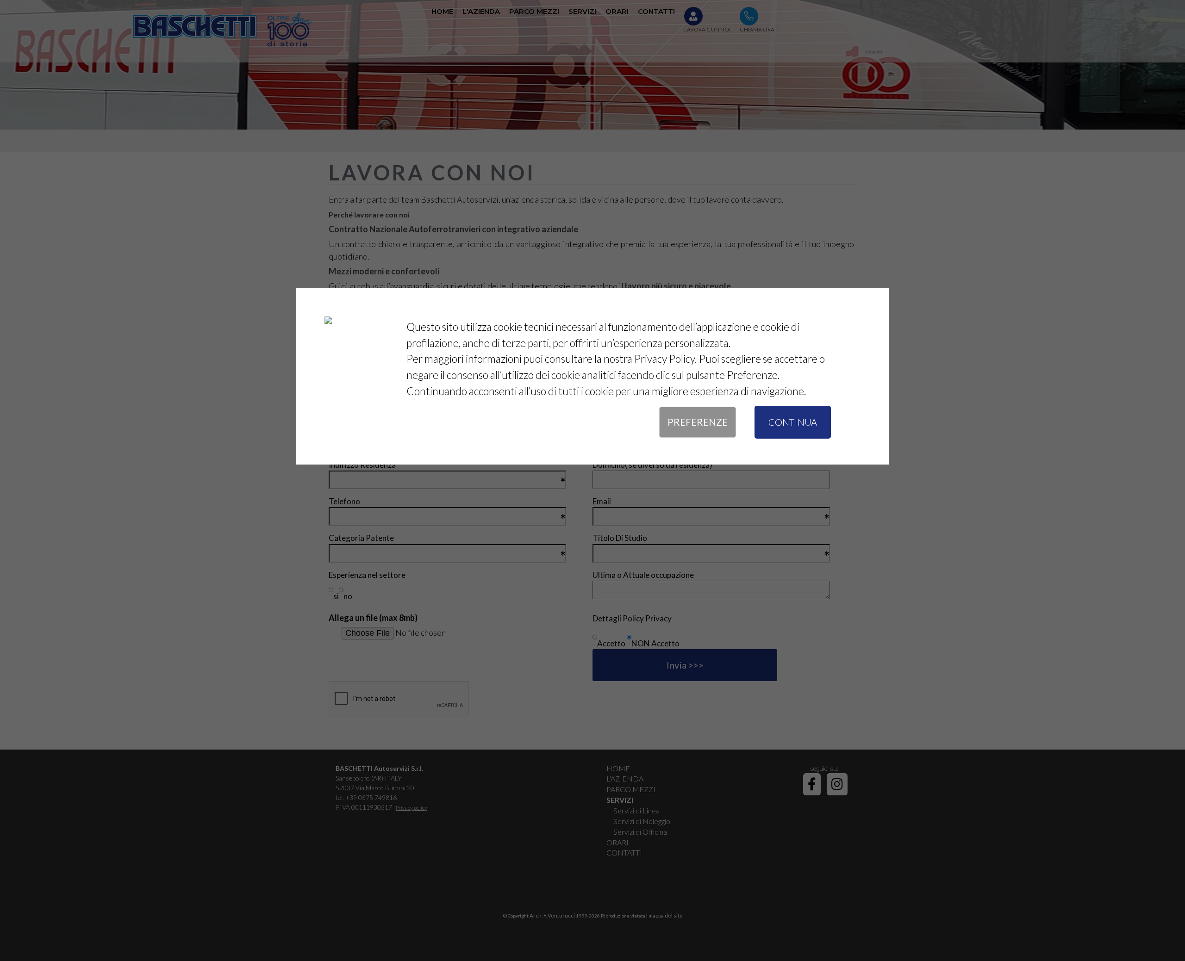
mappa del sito (665, 915)
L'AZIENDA (624, 778)
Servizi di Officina (640, 831)
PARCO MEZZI (630, 789)
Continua (792, 422)
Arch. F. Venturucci (552, 915)
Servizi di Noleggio (641, 821)
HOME (618, 768)
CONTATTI (624, 852)
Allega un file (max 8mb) (373, 618)
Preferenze (697, 422)
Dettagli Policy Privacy (632, 618)
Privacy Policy (664, 358)
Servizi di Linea (636, 810)
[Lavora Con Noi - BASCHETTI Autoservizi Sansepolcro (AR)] (221, 29)
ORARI (617, 842)
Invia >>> (685, 664)
